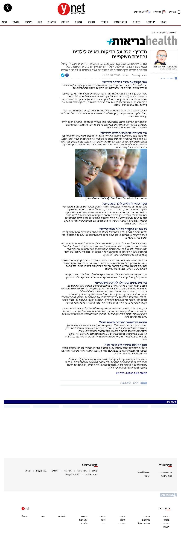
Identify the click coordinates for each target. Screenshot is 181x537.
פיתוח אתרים (91, 474)
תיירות (102, 516)
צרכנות (122, 523)
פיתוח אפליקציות (72, 474)
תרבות (166, 527)
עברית (28, 471)
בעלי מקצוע (41, 471)
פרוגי (43, 516)
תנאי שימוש (166, 476)
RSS (146, 476)
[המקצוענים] (168, 496)
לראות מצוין (125, 383)
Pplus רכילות (144, 523)
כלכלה (166, 520)
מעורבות (83, 520)
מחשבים (146, 520)
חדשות (166, 516)
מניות (94, 471)
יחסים (84, 516)
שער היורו (67, 471)
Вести (25, 516)
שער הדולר (82, 471)
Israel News (143, 472)
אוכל (103, 520)
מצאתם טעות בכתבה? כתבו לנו (131, 373)
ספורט (166, 523)
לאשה (84, 523)
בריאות (173, 32)
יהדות (122, 516)
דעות (122, 520)
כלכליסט (62, 516)
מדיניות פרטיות (165, 472)
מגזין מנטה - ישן (159, 32)
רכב (103, 523)
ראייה (135, 383)
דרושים (55, 471)
